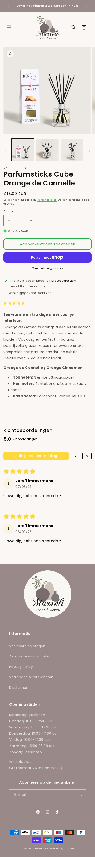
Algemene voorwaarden (30, 656)
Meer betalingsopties (47, 268)
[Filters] (75, 456)
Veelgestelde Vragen (27, 646)
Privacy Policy (21, 666)
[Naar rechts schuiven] (90, 151)
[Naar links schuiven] (5, 151)
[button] (9, 27)
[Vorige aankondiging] (8, 6)
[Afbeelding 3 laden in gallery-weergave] (72, 150)
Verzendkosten (47, 200)
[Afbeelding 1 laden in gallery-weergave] (22, 150)
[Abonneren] (80, 794)
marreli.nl (39, 848)
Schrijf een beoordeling (36, 455)
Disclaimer (18, 687)
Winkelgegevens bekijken (30, 293)
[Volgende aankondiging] (86, 6)
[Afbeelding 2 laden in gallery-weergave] (47, 150)
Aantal (8, 211)
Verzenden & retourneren (31, 677)
